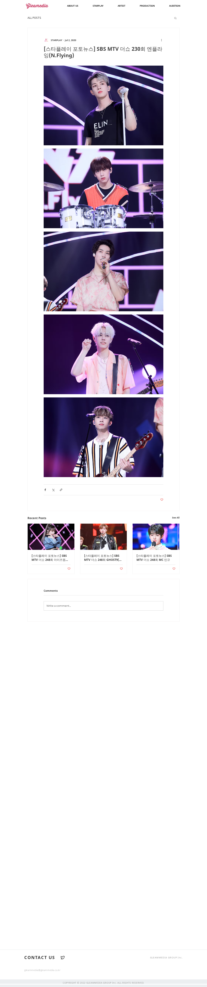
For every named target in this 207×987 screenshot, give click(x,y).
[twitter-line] (62, 957)
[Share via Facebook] (45, 489)
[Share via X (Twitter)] (53, 489)
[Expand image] (103, 105)
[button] (175, 18)
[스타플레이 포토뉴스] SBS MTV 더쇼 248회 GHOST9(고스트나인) (103, 558)
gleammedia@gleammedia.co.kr (42, 970)
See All (176, 517)
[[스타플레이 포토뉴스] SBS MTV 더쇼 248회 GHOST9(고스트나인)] (103, 537)
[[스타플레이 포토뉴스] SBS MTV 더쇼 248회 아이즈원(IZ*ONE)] (51, 537)
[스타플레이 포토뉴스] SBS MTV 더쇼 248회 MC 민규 (154, 558)
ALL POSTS (34, 17)
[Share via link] (61, 489)
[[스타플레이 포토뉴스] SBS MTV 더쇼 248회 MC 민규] (156, 537)
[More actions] (161, 40)
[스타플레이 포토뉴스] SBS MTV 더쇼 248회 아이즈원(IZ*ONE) (49, 558)
